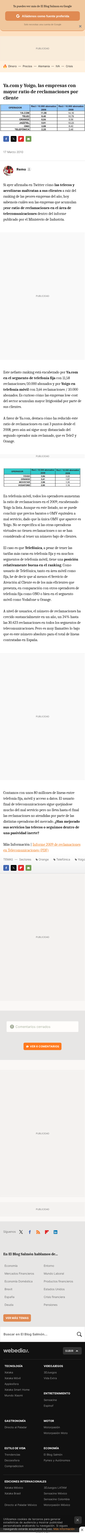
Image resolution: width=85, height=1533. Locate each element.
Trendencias (12, 1454)
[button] (23, 169)
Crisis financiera (54, 1297)
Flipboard (21, 139)
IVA (58, 66)
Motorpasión (52, 1427)
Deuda (9, 1304)
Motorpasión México (57, 1505)
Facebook (6, 139)
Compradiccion (14, 1466)
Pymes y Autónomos (57, 1460)
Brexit (8, 1289)
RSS (38, 1231)
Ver (44, 1046)
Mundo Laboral (54, 1273)
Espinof (48, 1405)
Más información (64, 1529)
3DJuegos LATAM (55, 1487)
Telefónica (63, 859)
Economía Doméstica (19, 1281)
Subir (69, 1350)
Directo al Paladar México (21, 1505)
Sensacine (50, 1400)
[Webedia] (16, 1353)
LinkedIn (55, 1231)
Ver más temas (17, 1318)
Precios (27, 66)
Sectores (25, 859)
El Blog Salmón (53, 1454)
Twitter (14, 139)
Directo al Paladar (16, 1427)
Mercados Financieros (19, 1273)
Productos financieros (58, 1281)
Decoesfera (12, 1460)
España (9, 1297)
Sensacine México (55, 1493)
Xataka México (14, 1487)
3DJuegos (50, 1372)
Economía (11, 1265)
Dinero (12, 66)
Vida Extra (50, 1378)
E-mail (28, 139)
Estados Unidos (54, 1289)
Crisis (69, 66)
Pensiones (50, 1304)
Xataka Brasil (13, 1493)
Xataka (9, 1372)
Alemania (44, 66)
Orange (44, 859)
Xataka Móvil (13, 1378)
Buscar (79, 1334)
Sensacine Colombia (57, 1499)
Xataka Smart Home (17, 1389)
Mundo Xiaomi (14, 1395)
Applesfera (12, 1384)
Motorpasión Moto (56, 1433)
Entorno (49, 1265)
